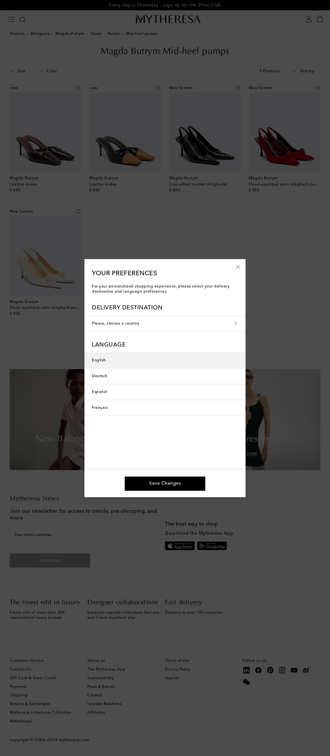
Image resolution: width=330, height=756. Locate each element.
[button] (238, 266)
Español (99, 392)
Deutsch (100, 376)
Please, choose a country (115, 324)
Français (100, 408)
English (99, 360)
